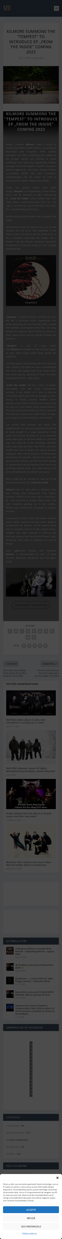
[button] (57, 1177)
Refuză (31, 1218)
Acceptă (31, 1209)
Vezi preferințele (31, 1226)
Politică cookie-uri (29, 1233)
